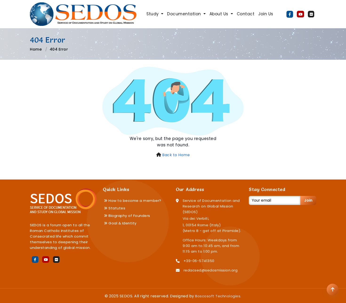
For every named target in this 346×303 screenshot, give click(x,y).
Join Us (265, 14)
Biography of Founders (129, 215)
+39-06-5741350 (199, 260)
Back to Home (176, 155)
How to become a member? (134, 200)
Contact (246, 14)
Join (308, 200)
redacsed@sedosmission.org (211, 270)
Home (36, 49)
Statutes (116, 208)
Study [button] (153, 14)
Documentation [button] (184, 14)
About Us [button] (219, 14)
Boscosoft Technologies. (218, 296)
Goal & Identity (122, 223)
